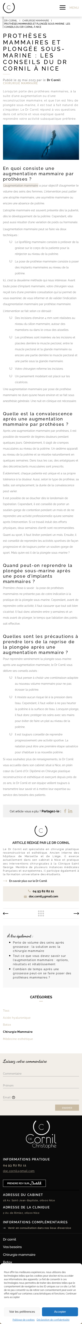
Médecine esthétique (18, 1039)
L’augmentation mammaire (20, 185)
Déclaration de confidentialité (53, 1319)
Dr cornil (9, 1239)
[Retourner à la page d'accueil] (9, 8)
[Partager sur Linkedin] (70, 811)
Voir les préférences (22, 1311)
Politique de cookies (24, 1319)
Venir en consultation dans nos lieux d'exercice (39, 1227)
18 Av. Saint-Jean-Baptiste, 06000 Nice (29, 1200)
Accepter (60, 1311)
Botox (7, 1024)
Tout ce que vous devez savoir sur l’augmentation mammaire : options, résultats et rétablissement (41, 960)
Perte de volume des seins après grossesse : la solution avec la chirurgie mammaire (38, 946)
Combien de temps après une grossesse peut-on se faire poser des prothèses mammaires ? (42, 973)
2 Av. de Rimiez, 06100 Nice (21, 1212)
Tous (6, 1010)
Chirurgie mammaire (19, 1254)
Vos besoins (12, 1246)
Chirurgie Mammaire (18, 1031)
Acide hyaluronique (17, 1017)
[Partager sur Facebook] (65, 811)
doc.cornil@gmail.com (19, 1171)
